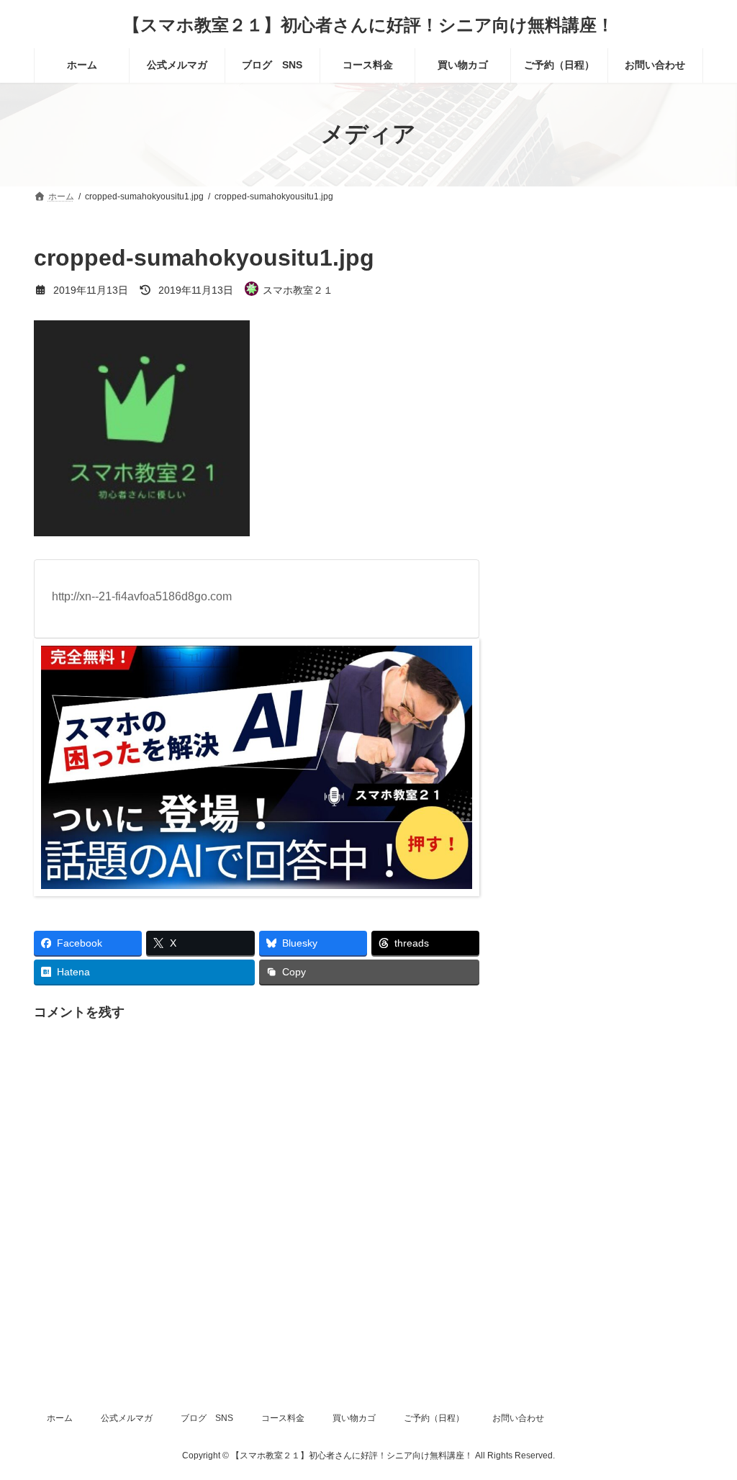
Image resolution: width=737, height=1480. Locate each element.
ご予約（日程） (434, 1418)
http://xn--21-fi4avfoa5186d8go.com (142, 596)
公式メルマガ (127, 1418)
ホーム (60, 1418)
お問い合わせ (518, 1418)
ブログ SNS (207, 1418)
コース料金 (282, 1418)
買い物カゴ (354, 1418)
